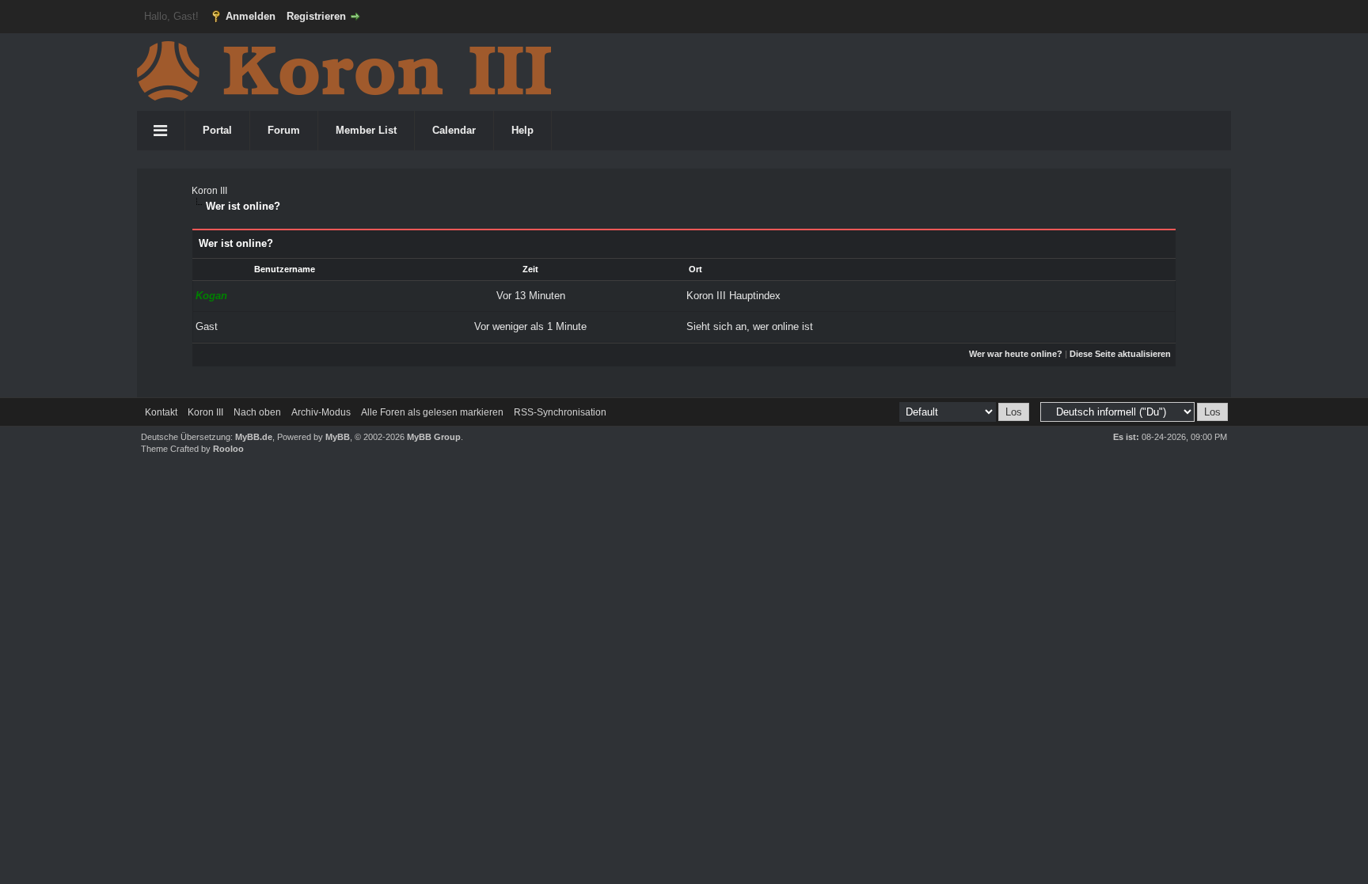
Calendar (454, 130)
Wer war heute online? (1015, 354)
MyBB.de (253, 437)
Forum (284, 130)
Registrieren (316, 16)
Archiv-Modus (321, 412)
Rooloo (228, 448)
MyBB (337, 437)
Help (522, 130)
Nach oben (257, 412)
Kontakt (161, 412)
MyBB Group (434, 437)
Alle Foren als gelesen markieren (432, 412)
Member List (366, 130)
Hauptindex (755, 296)
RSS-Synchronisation (560, 412)
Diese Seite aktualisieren (1120, 354)
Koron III (209, 190)
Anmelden (251, 16)
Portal (217, 130)
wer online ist (783, 326)
